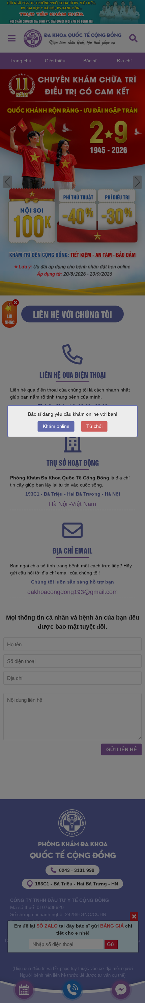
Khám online (56, 426)
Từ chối (94, 426)
